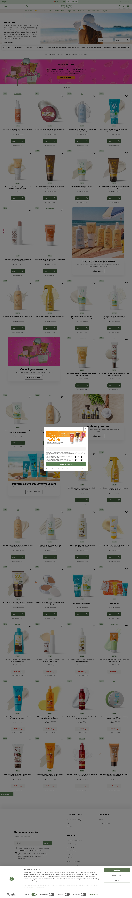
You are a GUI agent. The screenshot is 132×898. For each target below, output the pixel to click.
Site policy (70, 847)
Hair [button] (62, 11)
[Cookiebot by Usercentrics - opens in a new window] (11, 894)
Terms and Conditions (74, 840)
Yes (78, 453)
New (9, 48)
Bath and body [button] (53, 11)
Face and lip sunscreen (56, 48)
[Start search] (27, 6)
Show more (97, 271)
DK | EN (4, 2)
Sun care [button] (95, 11)
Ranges (104, 11)
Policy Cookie (36, 887)
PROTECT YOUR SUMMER (98, 261)
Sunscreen (29, 48)
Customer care (124, 2)
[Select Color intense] (100, 754)
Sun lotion (40, 48)
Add (13, 141)
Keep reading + (8, 42)
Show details (93, 894)
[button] (4, 48)
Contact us (70, 827)
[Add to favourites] (30, 96)
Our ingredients (104, 823)
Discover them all (33, 492)
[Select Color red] (4, 233)
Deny (117, 880)
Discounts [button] (28, 11)
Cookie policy (71, 851)
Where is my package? (74, 820)
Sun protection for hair (121, 48)
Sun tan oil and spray (76, 48)
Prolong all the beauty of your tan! (34, 483)
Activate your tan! (98, 426)
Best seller (18, 48)
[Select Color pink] (4, 230)
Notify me (17, 671)
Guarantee (70, 854)
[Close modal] (85, 429)
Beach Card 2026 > (33, 377)
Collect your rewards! (34, 369)
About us (102, 820)
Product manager (73, 865)
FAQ (68, 823)
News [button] (37, 11)
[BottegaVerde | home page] (66, 6)
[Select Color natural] (36, 582)
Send (46, 843)
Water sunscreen (93, 48)
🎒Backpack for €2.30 (60, 1)
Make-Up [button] (80, 11)
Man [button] (88, 11)
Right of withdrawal (73, 861)
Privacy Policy (58, 468)
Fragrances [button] (71, 11)
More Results (5, 794)
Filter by (118, 40)
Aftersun (106, 48)
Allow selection (117, 875)
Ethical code (71, 858)
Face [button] (43, 11)
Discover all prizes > (66, 77)
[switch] (51, 894)
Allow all (117, 870)
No (84, 453)
